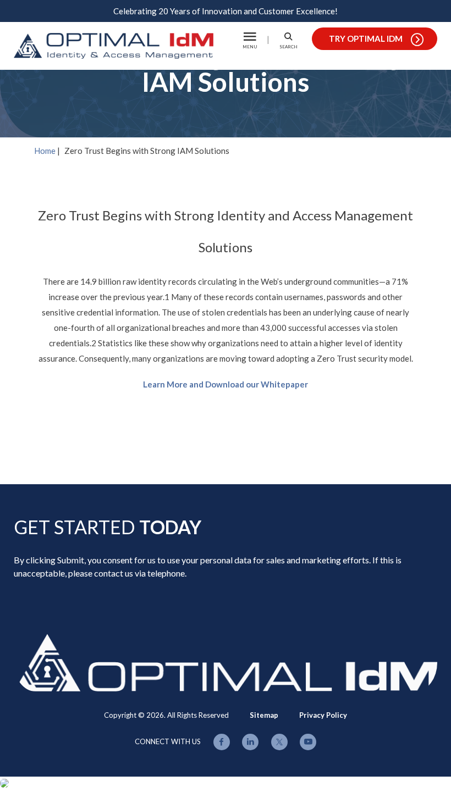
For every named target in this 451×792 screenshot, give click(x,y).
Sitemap (264, 715)
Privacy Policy (323, 715)
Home (45, 151)
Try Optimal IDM (366, 38)
